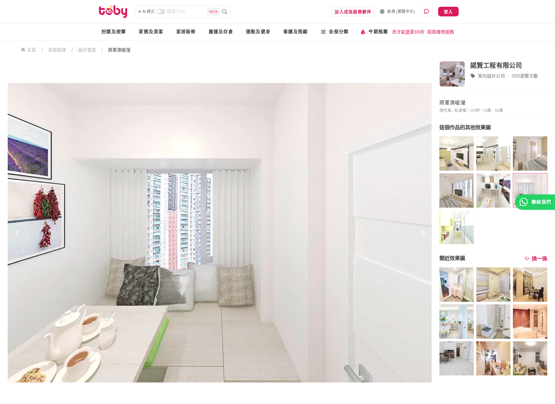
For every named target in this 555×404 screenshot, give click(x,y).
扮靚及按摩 (113, 31)
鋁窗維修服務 (440, 31)
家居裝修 (186, 31)
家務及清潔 (151, 31)
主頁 (31, 50)
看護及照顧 (295, 31)
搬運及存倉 (221, 31)
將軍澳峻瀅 (119, 49)
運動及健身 (258, 31)
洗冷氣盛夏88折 (408, 31)
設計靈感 (87, 49)
